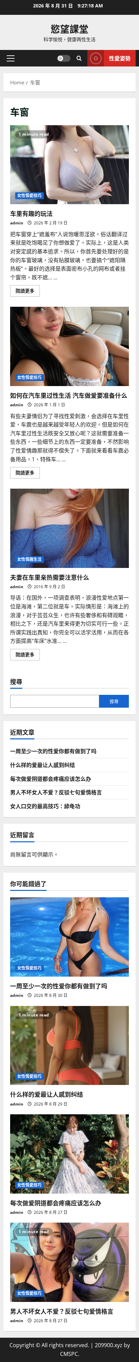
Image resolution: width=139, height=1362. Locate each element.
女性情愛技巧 (29, 195)
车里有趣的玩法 (69, 165)
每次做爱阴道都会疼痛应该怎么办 (50, 778)
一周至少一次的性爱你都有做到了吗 (53, 751)
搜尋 (16, 681)
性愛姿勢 (120, 58)
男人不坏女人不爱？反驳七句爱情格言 (56, 792)
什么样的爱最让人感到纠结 (42, 765)
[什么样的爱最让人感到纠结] (69, 1045)
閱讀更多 (28, 292)
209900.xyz (108, 1345)
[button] (10, 58)
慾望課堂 (69, 28)
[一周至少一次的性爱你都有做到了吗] (69, 937)
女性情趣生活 (29, 559)
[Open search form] (79, 58)
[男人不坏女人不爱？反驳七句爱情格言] (69, 1262)
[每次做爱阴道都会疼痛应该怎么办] (69, 1154)
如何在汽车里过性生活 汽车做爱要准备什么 (69, 346)
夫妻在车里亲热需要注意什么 (69, 528)
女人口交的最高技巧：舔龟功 (45, 806)
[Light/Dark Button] (64, 58)
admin (16, 223)
